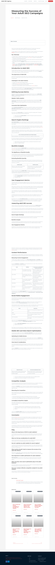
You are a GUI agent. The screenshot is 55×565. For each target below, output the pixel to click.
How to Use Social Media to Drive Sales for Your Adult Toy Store (27, 506)
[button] (50, 1)
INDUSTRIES (30, 1)
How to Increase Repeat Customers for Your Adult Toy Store (16, 530)
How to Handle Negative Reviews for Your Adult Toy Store (38, 506)
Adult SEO (25, 1)
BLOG (46, 1)
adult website (30, 57)
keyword (41, 127)
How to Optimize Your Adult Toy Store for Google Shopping (38, 530)
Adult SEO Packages (41, 1)
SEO (17, 51)
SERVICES (35, 1)
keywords (18, 83)
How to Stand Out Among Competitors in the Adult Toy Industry (16, 506)
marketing (33, 85)
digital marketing (17, 417)
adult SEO (13, 52)
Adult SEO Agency (6, 1)
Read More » (14, 510)
